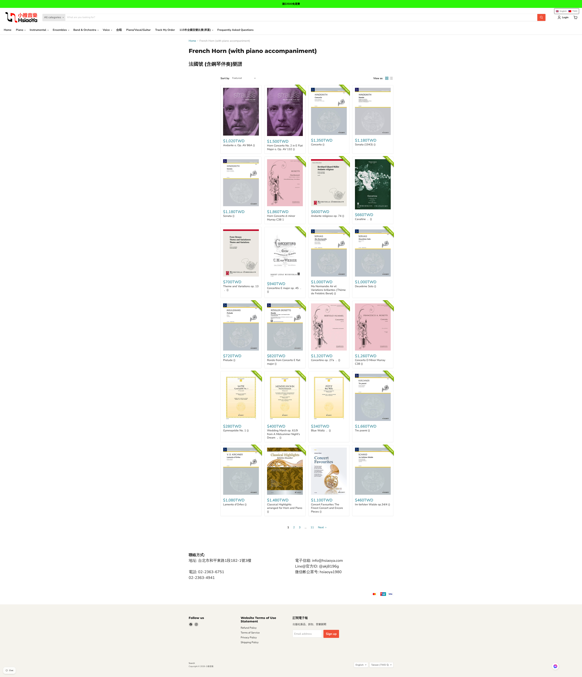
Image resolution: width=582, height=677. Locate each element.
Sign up (331, 634)
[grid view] (387, 78)
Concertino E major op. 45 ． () (284, 290)
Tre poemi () (362, 430)
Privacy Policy (249, 637)
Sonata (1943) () (365, 144)
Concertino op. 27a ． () (325, 360)
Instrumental (38, 30)
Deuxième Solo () (365, 286)
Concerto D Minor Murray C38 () (370, 362)
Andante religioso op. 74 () (327, 216)
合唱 (119, 30)
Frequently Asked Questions (235, 30)
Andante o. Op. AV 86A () (239, 145)
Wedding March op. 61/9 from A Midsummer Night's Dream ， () (283, 434)
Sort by (225, 78)
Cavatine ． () (363, 219)
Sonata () (228, 216)
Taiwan (380, 665)
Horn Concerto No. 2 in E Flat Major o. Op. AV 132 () (285, 147)
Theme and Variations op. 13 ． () (241, 288)
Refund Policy (249, 628)
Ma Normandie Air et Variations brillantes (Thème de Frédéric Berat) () (328, 289)
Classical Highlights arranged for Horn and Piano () (284, 508)
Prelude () (229, 360)
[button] (555, 666)
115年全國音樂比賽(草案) (195, 30)
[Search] (541, 17)
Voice (106, 30)
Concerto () (317, 144)
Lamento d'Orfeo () (235, 504)
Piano (20, 30)
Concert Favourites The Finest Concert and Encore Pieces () (327, 508)
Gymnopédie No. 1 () (236, 430)
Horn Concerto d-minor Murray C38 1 (281, 217)
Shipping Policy (250, 642)
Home (7, 30)
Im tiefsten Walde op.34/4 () (372, 504)
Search (192, 663)
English (360, 665)
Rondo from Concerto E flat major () (283, 362)
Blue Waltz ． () (321, 430)
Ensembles (60, 30)
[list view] (391, 78)
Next (321, 527)
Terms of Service (250, 632)
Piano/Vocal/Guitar (138, 30)
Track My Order (165, 30)
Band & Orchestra (85, 30)
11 (312, 527)
